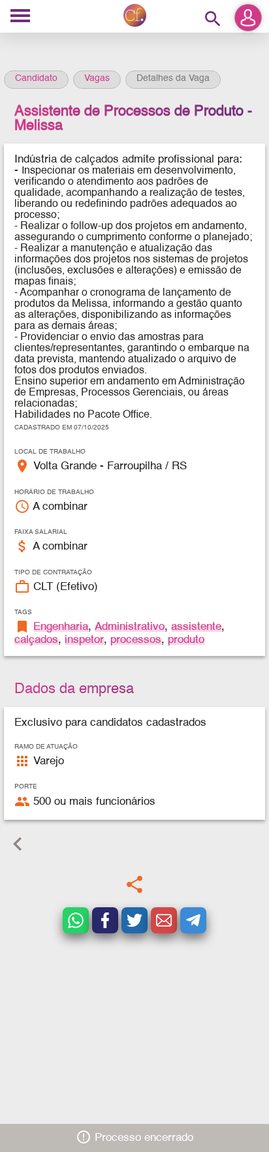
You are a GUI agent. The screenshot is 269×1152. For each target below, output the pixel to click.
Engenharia (60, 626)
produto (186, 640)
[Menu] (20, 16)
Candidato (36, 78)
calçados (36, 640)
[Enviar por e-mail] (164, 920)
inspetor (84, 640)
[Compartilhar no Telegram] (193, 920)
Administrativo (130, 626)
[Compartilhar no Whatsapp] (76, 920)
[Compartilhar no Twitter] (134, 920)
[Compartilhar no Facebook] (105, 920)
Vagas (97, 78)
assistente (196, 626)
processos (135, 640)
